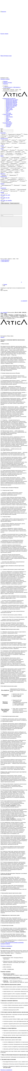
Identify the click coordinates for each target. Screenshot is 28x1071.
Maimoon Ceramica (10, 107)
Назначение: (3, 188)
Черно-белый (9, 172)
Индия (4, 147)
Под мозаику (10, 153)
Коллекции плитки (7, 122)
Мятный (18, 165)
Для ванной (8, 124)
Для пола (8, 126)
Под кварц (18, 151)
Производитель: (4, 138)
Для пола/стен (15, 191)
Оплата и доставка (7, 82)
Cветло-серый (5, 157)
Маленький (17, 185)
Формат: (2, 183)
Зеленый (17, 161)
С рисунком (19, 154)
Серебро (8, 169)
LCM (7, 111)
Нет (3, 144)
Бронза (4, 160)
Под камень (10, 151)
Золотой (24, 161)
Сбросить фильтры (5, 203)
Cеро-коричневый (15, 157)
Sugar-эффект (5, 178)
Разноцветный (12, 166)
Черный (17, 172)
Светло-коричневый (16, 168)
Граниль (21, 178)
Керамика (5, 175)
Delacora (8, 110)
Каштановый (5, 163)
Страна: (2, 145)
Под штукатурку (10, 154)
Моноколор (5, 150)
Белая (11, 158)
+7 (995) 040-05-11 (16, 87)
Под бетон (13, 150)
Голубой (15, 160)
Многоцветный (11, 165)
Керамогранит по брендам (9, 98)
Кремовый (23, 163)
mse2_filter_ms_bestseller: (6, 200)
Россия (10, 147)
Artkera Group (9, 108)
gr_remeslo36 (24, 300)
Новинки (5, 81)
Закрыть (2, 337)
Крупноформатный (7, 185)
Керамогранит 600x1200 (11, 102)
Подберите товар (8, 55)
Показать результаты (14, 203)
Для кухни (8, 125)
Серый (11, 171)
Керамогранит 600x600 (11, 100)
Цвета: (2, 155)
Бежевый (5, 158)
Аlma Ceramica (9, 116)
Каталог (4, 134)
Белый (16, 158)
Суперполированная (7, 182)
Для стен (23, 191)
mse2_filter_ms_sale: (5, 197)
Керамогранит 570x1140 (11, 104)
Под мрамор (19, 153)
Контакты (5, 83)
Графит (21, 160)
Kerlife (7, 120)
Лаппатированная (12, 179)
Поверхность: (4, 176)
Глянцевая (14, 178)
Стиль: (2, 148)
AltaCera (8, 115)
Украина (16, 147)
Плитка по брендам (7, 114)
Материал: (3, 173)
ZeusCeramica (22, 143)
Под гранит (21, 150)
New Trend (8, 113)
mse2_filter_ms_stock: (5, 195)
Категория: (3, 132)
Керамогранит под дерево (12, 99)
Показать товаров (5, 79)
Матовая (21, 179)
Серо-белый (16, 169)
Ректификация (14, 181)
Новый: (2, 192)
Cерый (24, 157)
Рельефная (23, 181)
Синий (17, 171)
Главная (5, 284)
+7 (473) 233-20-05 (7, 87)
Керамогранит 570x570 (11, 103)
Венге (9, 160)
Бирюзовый (24, 158)
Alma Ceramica (9, 109)
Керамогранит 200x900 (11, 105)
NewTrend (15, 143)
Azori (7, 118)
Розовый (20, 166)
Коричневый (14, 163)
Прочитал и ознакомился (6, 946)
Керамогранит (14, 175)
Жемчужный (10, 161)
